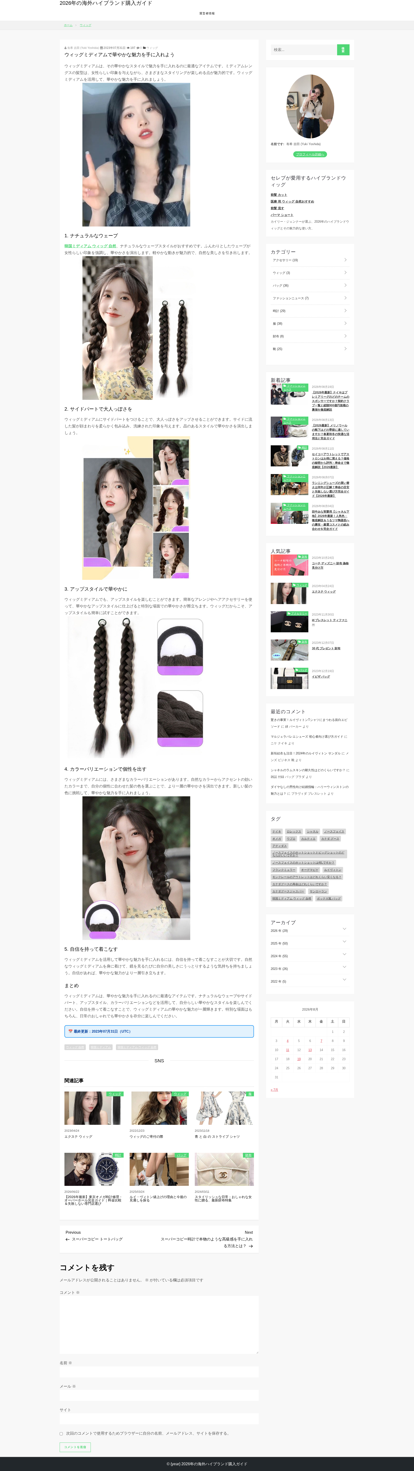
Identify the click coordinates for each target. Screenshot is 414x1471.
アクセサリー (285, 260)
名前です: (277, 144)
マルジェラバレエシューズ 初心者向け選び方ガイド (307, 736)
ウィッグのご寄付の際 (146, 1136)
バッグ (181, 1155)
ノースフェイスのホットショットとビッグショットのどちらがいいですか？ (308, 854)
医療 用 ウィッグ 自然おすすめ (292, 201)
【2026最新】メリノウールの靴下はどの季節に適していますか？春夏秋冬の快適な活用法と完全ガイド (330, 432)
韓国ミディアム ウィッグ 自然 (90, 246)
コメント (70, 1292)
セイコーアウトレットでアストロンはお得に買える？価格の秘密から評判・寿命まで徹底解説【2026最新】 (330, 461)
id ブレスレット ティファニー (329, 622)
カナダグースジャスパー (288, 891)
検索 (343, 50)
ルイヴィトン (332, 869)
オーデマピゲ (309, 869)
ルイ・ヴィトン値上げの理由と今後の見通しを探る (158, 1198)
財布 (248, 1155)
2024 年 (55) (279, 956)
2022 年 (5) (278, 981)
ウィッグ (152, 48)
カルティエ (308, 838)
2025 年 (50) (279, 943)
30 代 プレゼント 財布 (326, 648)
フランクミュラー (283, 869)
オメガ (276, 838)
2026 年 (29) (279, 931)
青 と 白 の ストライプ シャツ (217, 1136)
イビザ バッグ (321, 676)
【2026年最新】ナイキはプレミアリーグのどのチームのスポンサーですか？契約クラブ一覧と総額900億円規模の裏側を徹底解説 (330, 401)
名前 (66, 1363)
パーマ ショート (282, 215)
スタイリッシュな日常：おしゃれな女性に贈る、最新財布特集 (223, 1198)
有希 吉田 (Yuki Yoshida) (83, 48)
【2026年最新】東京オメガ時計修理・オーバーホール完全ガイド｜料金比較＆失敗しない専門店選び (93, 1200)
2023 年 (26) (279, 969)
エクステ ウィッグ (78, 1136)
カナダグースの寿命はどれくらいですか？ (299, 884)
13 (310, 1050)
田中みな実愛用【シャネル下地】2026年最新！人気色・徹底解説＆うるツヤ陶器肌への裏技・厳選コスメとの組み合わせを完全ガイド (330, 520)
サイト (65, 1410)
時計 (118, 1155)
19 (299, 1059)
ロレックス (294, 831)
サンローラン (318, 891)
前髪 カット (279, 195)
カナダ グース (330, 838)
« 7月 (274, 1090)
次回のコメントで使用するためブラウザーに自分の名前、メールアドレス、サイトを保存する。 (148, 1433)
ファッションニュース (290, 298)
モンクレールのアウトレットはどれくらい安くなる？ (306, 877)
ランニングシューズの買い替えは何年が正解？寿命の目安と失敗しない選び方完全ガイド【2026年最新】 (330, 489)
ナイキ (276, 831)
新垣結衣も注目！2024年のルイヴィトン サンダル (306, 753)
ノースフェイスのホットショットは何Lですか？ (303, 862)
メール (68, 1386)
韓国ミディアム (101, 1047)
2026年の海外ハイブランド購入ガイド (106, 3)
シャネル (312, 831)
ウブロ (291, 838)
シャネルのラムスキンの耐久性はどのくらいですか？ (308, 770)
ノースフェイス (334, 831)
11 (287, 1050)
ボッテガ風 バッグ (329, 898)
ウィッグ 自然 (75, 1047)
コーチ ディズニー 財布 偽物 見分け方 (330, 565)
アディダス (279, 846)
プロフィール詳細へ (310, 154)
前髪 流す (277, 208)
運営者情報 (207, 13)
